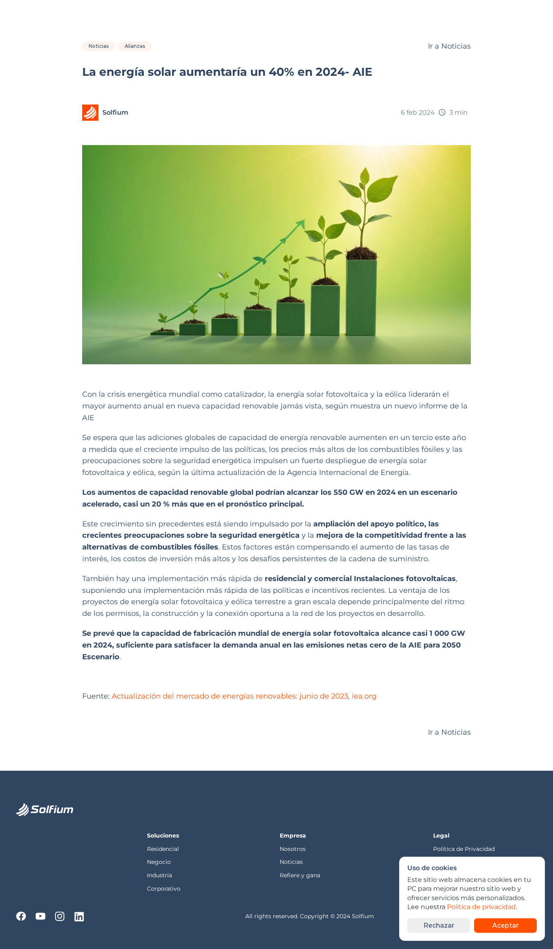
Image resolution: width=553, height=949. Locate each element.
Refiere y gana (300, 875)
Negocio (159, 862)
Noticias (291, 862)
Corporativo (164, 888)
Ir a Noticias (449, 46)
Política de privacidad (481, 907)
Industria (159, 875)
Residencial (164, 849)
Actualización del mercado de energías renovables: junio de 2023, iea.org (244, 696)
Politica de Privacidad (464, 849)
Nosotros (293, 849)
